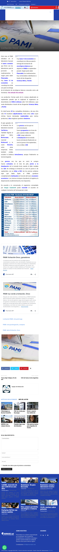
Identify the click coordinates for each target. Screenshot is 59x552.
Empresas (4, 482)
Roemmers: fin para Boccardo (28, 486)
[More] (30, 368)
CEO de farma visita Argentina (29, 378)
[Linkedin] (43, 535)
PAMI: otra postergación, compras (14, 324)
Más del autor (23, 399)
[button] (50, 12)
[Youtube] (47, 535)
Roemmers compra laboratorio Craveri (47, 486)
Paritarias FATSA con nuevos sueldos (9, 511)
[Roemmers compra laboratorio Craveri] (48, 480)
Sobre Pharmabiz (10, 4)
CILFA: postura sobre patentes (48, 508)
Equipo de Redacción (18, 386)
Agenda (6, 22)
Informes (42, 482)
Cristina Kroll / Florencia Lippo (46, 488)
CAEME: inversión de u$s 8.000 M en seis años (9, 487)
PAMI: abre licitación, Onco (11, 330)
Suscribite (10, 17)
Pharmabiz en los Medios (24, 4)
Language (33, 4)
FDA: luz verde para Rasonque (19, 412)
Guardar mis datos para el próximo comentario (17, 465)
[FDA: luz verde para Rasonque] (19, 406)
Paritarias (4, 507)
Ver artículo (12, 92)
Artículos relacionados (9, 399)
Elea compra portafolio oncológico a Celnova (29, 508)
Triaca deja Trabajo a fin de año (8, 378)
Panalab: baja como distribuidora (19, 425)
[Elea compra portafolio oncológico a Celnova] (29, 502)
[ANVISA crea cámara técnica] (6, 419)
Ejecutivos (23, 482)
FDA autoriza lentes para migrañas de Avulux (32, 425)
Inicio (2, 22)
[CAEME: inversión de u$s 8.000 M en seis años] (10, 480)
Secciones (36, 12)
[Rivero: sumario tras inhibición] (32, 406)
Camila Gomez (5, 513)
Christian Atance (5, 490)
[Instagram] (40, 535)
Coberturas (44, 12)
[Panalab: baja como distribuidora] (19, 419)
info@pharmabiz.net (30, 544)
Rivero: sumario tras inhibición (31, 412)
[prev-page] (2, 431)
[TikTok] (45, 535)
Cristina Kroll (23, 488)
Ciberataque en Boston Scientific (6, 412)
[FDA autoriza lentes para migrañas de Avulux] (32, 419)
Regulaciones (4, 422)
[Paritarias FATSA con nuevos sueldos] (10, 505)
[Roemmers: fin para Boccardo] (29, 480)
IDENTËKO (51, 550)
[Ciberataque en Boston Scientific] (6, 406)
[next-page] (4, 431)
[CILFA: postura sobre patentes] (48, 502)
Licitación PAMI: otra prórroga (12, 319)
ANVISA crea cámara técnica (5, 425)
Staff (16, 4)
